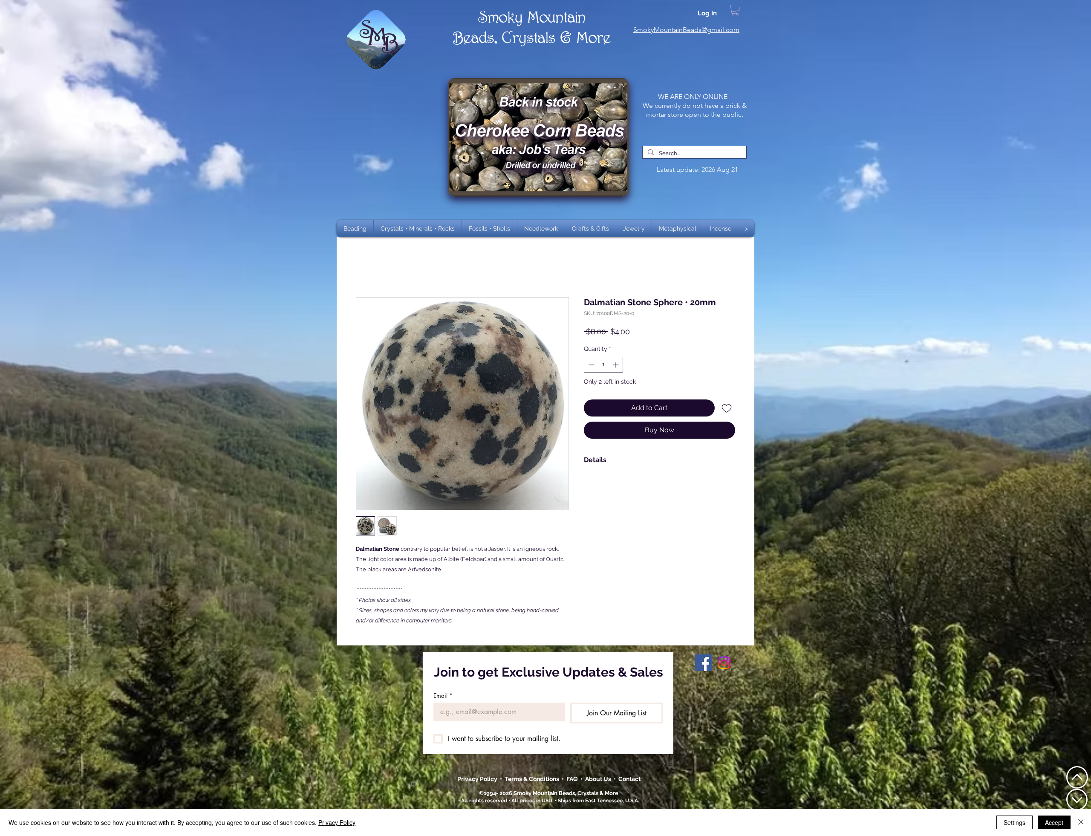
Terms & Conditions (533, 778)
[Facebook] (703, 662)
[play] (609, 85)
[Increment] (616, 364)
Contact (629, 778)
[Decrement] (590, 364)
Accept (1054, 822)
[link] (735, 10)
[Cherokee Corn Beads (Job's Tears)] (538, 137)
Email (443, 695)
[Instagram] (724, 662)
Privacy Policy (478, 778)
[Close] (1081, 822)
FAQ (572, 778)
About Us (599, 778)
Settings (1014, 822)
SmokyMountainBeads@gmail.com (686, 30)
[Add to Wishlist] (726, 408)
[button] (417, 228)
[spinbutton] (603, 364)
